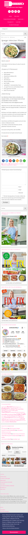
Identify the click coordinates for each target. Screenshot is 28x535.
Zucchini (3, 421)
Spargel (15, 165)
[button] (3, 160)
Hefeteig (12, 412)
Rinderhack (21, 417)
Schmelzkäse (16, 419)
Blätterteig (15, 407)
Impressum (20, 19)
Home (10, 16)
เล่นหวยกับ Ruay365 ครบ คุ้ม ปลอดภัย (10, 435)
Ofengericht (14, 416)
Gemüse (4, 410)
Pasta (3, 417)
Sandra (13, 37)
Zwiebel (7, 421)
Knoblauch (11, 414)
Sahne (4, 419)
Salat (7, 419)
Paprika (20, 416)
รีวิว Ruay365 (5, 428)
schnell (22, 419)
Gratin (13, 410)
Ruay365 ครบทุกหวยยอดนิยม (8, 430)
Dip (19, 407)
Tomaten (7, 420)
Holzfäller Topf (16, 439)
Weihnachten (23, 420)
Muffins (5, 416)
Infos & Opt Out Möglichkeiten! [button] (10, 528)
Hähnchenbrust (21, 412)
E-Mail (20, 189)
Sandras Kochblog (14, 5)
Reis (18, 417)
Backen (10, 407)
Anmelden (2, 509)
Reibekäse (15, 417)
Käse (15, 414)
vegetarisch (18, 420)
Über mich (16, 16)
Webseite (20, 192)
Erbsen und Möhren (14, 163)
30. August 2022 (6, 37)
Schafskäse (11, 419)
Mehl (3, 416)
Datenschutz (3, 476)
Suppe (3, 420)
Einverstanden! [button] (14, 532)
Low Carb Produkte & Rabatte (7, 485)
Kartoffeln (4, 414)
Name (20, 187)
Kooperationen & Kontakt (9, 19)
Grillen (16, 410)
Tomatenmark (12, 420)
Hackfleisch (6, 412)
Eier (20, 407)
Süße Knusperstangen (14, 428)
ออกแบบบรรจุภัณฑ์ (6, 433)
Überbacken (12, 422)
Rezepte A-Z (10, 22)
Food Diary (20, 409)
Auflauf (5, 407)
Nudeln (9, 416)
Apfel (3, 407)
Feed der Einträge (4, 511)
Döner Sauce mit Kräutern (19, 433)
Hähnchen (4, 165)
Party (23, 416)
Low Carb (18, 22)
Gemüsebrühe (9, 410)
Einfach (5, 408)
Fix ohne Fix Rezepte (14, 25)
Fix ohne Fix (5, 163)
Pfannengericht (9, 165)
